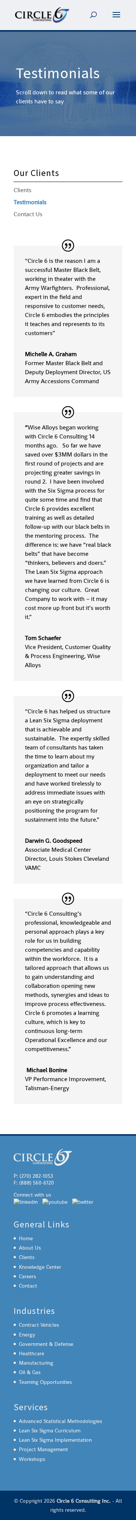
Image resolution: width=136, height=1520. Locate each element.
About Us (30, 1247)
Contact (28, 1285)
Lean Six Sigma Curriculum (49, 1430)
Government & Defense (46, 1344)
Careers (27, 1276)
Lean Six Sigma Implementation (55, 1440)
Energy (27, 1334)
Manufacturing (36, 1362)
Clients (22, 190)
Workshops (32, 1459)
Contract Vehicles (39, 1324)
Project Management (43, 1449)
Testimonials (30, 202)
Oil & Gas (29, 1372)
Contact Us (28, 214)
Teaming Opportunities (45, 1382)
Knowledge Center (40, 1267)
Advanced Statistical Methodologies (60, 1421)
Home (26, 1238)
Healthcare (31, 1353)
